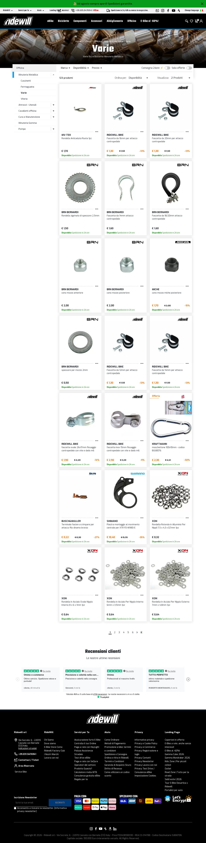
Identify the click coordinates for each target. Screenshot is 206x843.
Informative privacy (144, 739)
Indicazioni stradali (27, 748)
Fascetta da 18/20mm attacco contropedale (167, 217)
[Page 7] (137, 632)
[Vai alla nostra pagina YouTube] (100, 828)
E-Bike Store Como (53, 747)
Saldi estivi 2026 (173, 779)
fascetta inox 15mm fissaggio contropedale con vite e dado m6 (123, 449)
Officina (131, 21)
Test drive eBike (82, 757)
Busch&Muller (71, 521)
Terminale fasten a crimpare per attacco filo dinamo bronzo (78, 526)
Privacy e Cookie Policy (146, 743)
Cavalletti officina (27, 110)
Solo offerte (178, 67)
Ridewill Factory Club (54, 750)
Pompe (22, 128)
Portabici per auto (174, 790)
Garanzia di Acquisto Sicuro (118, 765)
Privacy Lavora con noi (146, 765)
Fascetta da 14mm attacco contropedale (120, 217)
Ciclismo (88, 41)
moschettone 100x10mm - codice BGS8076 (168, 449)
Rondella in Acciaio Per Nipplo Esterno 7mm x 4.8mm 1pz (170, 603)
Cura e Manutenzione (29, 116)
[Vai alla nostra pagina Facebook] (96, 828)
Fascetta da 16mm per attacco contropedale (122, 140)
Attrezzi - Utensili (27, 104)
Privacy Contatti (143, 757)
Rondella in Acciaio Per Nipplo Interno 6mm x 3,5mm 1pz (125, 603)
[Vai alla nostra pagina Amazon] (110, 828)
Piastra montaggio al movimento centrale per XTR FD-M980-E (123, 526)
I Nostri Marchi (51, 754)
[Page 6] (141, 632)
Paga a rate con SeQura (86, 761)
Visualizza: (163, 77)
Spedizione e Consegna (116, 754)
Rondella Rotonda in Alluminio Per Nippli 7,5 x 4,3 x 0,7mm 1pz (168, 526)
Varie (128, 41)
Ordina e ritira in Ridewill (117, 757)
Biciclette (63, 21)
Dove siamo (50, 743)
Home (78, 41)
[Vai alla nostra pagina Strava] (105, 828)
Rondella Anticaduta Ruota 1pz (77, 138)
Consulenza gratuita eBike (87, 775)
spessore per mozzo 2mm (75, 370)
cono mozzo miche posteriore (166, 292)
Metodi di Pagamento (115, 743)
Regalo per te (81, 779)
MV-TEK (66, 135)
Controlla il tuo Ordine (85, 743)
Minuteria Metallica (113, 41)
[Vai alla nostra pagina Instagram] (91, 828)
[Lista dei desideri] (191, 21)
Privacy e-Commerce (145, 747)
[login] (201, 21)
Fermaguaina (27, 86)
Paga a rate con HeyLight (86, 747)
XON (154, 521)
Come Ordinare (112, 739)
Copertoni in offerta (174, 739)
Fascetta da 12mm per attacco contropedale (122, 372)
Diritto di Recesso (113, 768)
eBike (50, 21)
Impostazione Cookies (145, 775)
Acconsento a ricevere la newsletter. (42, 810)
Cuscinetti (26, 80)
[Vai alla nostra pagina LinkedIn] (115, 828)
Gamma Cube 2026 (174, 754)
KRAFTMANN (159, 444)
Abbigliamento (115, 21)
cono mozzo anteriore (72, 292)
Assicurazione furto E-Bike (87, 739)
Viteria (24, 98)
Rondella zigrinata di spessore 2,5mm (80, 215)
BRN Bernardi (70, 212)
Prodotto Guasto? (83, 768)
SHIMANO (112, 521)
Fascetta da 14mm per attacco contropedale (167, 372)
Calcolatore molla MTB (85, 772)
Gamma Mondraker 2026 (177, 757)
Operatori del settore (85, 765)
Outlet (168, 768)
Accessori (96, 21)
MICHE (155, 289)
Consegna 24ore (151, 67)
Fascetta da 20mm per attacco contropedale (167, 140)
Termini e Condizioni (114, 761)
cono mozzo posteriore (118, 292)
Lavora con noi (51, 757)
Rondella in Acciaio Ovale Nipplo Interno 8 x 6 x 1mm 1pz (77, 603)
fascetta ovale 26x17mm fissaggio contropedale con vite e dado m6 (79, 449)
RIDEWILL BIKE (115, 135)
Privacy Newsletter (144, 761)
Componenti (80, 21)
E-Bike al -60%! (149, 21)
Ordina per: (121, 77)
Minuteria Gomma (28, 122)
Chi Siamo (49, 739)
